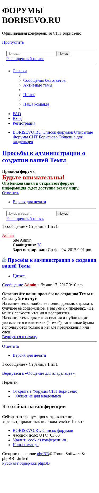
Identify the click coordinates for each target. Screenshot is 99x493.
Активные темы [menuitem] (37, 85)
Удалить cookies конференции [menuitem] (39, 440)
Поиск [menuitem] (29, 94)
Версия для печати (29, 202)
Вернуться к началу (19, 336)
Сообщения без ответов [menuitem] (44, 80)
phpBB (43, 453)
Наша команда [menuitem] (36, 104)
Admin (8, 235)
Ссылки (20, 71)
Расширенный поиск (25, 58)
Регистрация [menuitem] (24, 123)
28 (39, 245)
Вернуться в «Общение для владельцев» (38, 373)
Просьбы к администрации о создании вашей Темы (43, 157)
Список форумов (58, 430)
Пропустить (13, 42)
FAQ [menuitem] (17, 113)
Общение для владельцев (38, 396)
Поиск (63, 54)
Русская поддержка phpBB (26, 463)
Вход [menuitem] (17, 118)
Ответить (10, 193)
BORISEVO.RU (27, 430)
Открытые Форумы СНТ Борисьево (45, 391)
